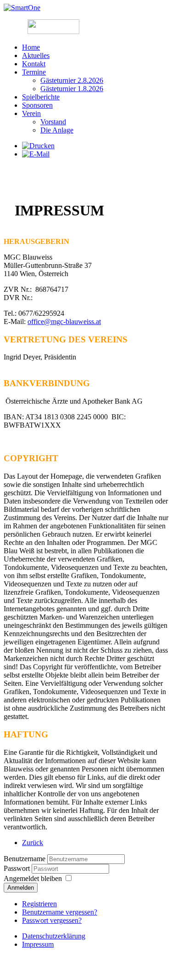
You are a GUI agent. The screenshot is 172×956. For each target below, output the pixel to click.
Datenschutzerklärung (53, 936)
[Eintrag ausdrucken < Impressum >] (38, 146)
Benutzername (24, 859)
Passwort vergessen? (52, 920)
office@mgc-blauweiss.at (64, 321)
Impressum (38, 944)
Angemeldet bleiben (33, 878)
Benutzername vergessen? (59, 912)
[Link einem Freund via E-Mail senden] (36, 154)
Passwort (18, 868)
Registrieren (39, 904)
